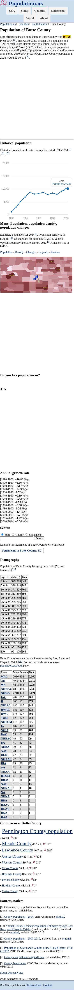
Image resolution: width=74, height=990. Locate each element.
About (44, 18)
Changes (31, 252)
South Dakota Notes (11, 972)
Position (55, 252)
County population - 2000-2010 (22, 938)
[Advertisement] (37, 99)
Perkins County (11, 879)
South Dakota (39, 24)
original (60, 916)
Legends (43, 252)
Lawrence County (17, 850)
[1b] (14, 569)
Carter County (10, 891)
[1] (70, 149)
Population (6, 252)
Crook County (10, 868)
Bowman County (12, 874)
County (20, 534)
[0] (28, 56)
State (7, 534)
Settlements (58, 10)
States (24, 10)
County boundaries (15, 963)
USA (12, 10)
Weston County (12, 862)
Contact (47, 985)
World (30, 18)
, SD (21, 550)
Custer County (12, 856)
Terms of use (34, 985)
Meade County (17, 843)
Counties (39, 10)
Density (19, 252)
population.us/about (11, 665)
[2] (3, 153)
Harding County (11, 885)
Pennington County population (37, 831)
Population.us (26, 3)
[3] (7, 153)
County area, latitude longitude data (24, 957)
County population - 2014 (18, 916)
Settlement (34, 534)
